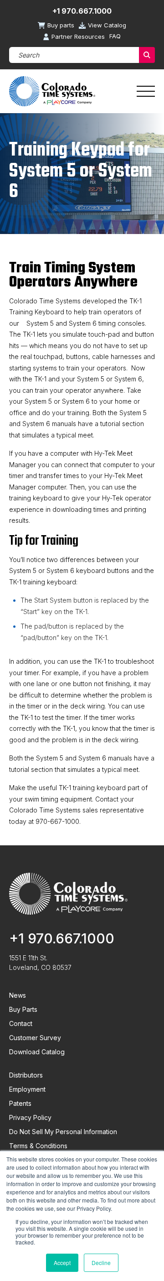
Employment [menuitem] (27, 1089)
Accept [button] (62, 1262)
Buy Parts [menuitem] (23, 1009)
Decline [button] (101, 1262)
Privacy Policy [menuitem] (30, 1117)
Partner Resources (78, 36)
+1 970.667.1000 (82, 11)
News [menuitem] (17, 995)
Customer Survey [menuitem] (35, 1037)
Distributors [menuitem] (26, 1075)
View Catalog (107, 25)
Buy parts (60, 25)
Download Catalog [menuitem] (37, 1052)
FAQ (115, 36)
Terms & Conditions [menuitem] (38, 1146)
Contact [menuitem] (20, 1023)
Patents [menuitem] (20, 1103)
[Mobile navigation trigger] (146, 91)
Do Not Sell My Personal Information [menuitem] (63, 1131)
